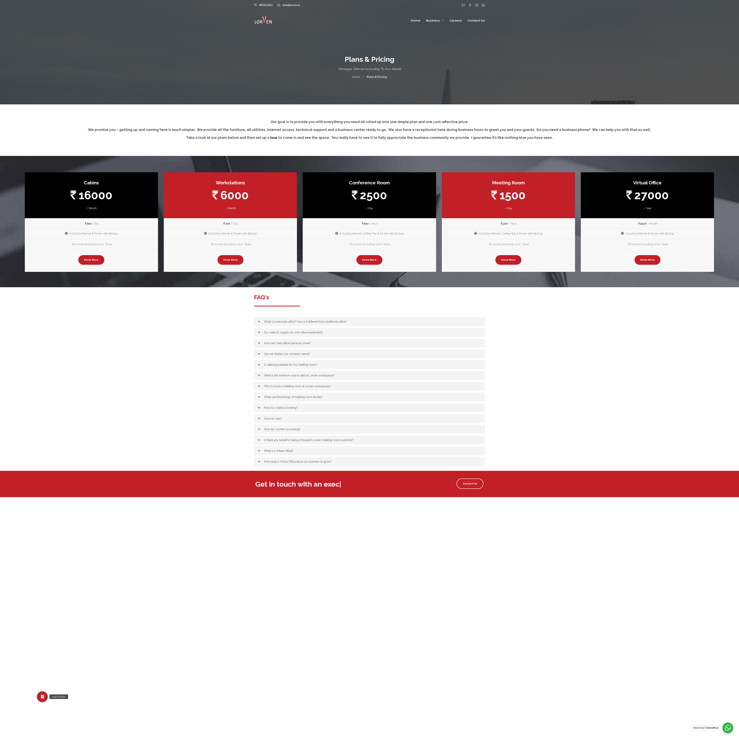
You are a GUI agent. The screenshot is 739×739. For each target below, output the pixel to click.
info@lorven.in (291, 5)
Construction (379, 581)
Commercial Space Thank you (390, 573)
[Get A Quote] (42, 696)
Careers (456, 20)
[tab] (369, 321)
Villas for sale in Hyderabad (388, 696)
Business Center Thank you (388, 543)
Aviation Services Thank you (388, 527)
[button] (369, 321)
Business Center (381, 535)
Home (415, 20)
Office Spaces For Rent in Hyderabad (394, 627)
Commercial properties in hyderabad (394, 566)
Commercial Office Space (387, 558)
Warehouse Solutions (384, 703)
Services (376, 673)
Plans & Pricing (380, 635)
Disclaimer (377, 596)
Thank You (377, 688)
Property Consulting (383, 650)
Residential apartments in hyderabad (393, 657)
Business (433, 20)
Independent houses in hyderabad (392, 619)
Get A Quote (378, 604)
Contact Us (476, 20)
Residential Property (383, 665)
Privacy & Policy (381, 642)
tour (274, 138)
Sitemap (376, 680)
